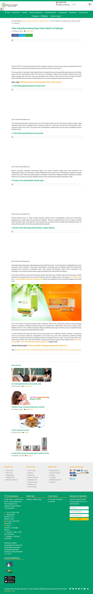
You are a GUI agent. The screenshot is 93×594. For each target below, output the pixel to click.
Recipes (26, 432)
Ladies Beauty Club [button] (50, 12)
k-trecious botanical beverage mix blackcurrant (38, 350)
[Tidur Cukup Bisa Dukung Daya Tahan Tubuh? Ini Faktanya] (46, 51)
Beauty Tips (30, 455)
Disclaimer (53, 482)
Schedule (52, 475)
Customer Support (55, 16)
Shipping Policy (10, 477)
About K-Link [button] (15, 12)
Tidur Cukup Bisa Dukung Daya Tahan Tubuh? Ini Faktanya (37, 28)
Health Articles (44, 21)
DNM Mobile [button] (44, 16)
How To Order (32, 470)
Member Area (32, 484)
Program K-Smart (33, 477)
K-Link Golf (51, 501)
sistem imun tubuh (69, 350)
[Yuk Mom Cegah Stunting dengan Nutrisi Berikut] (31, 398)
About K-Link (9, 470)
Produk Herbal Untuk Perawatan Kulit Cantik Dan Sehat (30, 453)
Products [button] (24, 12)
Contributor (53, 477)
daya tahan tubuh (20, 350)
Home (8, 12)
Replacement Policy (11, 480)
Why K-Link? (9, 473)
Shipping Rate (10, 475)
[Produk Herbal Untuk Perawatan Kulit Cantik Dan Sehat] (31, 444)
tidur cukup (78, 350)
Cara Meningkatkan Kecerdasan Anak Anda (26, 384)
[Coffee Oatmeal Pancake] (31, 421)
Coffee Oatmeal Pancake (20, 430)
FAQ (13, 591)
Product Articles (28, 386)
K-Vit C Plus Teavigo (57, 350)
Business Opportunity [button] (36, 12)
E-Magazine (35, 16)
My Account (31, 475)
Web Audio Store (32, 480)
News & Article (32, 21)
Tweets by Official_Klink (33, 499)
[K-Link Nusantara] (9, 5)
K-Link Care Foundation (55, 499)
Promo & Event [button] (83, 12)
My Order (30, 473)
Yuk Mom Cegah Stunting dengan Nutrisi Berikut (28, 407)
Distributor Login (32, 482)
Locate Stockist (32, 486)
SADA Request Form (55, 480)
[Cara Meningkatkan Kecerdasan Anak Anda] (31, 374)
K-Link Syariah (62, 12)
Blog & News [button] (73, 12)
